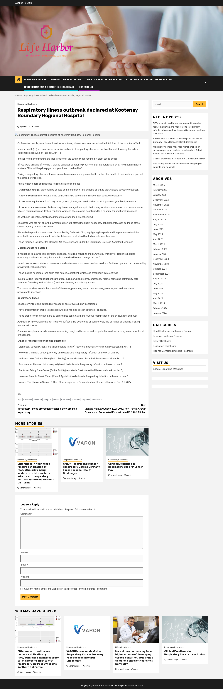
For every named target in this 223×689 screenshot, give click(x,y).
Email (24, 564)
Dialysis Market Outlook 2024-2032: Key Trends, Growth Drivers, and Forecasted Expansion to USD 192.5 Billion (115, 409)
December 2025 (161, 199)
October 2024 (160, 268)
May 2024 (158, 293)
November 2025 (161, 204)
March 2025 (159, 244)
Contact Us (86, 87)
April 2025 (158, 239)
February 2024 (160, 308)
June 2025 (158, 229)
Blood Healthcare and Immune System (149, 79)
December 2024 (161, 259)
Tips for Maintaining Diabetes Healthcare (49, 87)
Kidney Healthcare (35, 79)
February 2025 (160, 249)
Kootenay (65, 400)
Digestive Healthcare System (104, 79)
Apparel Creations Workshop (168, 369)
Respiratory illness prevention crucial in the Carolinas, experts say (47, 409)
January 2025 (159, 254)
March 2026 (159, 185)
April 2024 (158, 298)
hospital (47, 400)
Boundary (27, 400)
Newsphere (121, 685)
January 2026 (159, 195)
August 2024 (159, 278)
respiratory (96, 400)
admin (36, 127)
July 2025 (157, 224)
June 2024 (158, 288)
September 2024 (161, 273)
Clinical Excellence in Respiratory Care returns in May (125, 467)
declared (38, 400)
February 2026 (160, 190)
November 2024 (161, 264)
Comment (26, 513)
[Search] (206, 83)
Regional (86, 400)
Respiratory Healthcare (66, 79)
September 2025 (161, 214)
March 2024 (159, 303)
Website (24, 576)
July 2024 (157, 283)
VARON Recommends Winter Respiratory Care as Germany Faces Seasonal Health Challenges (81, 468)
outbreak (76, 400)
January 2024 (159, 313)
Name (24, 552)
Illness (56, 400)
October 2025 (160, 209)
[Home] (18, 80)
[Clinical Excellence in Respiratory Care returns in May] (127, 442)
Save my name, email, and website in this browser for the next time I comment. (65, 588)
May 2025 (158, 234)
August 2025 (159, 219)
